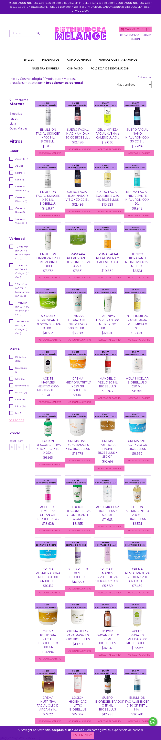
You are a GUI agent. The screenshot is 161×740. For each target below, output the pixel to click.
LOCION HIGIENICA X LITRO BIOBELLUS (78, 703)
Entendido (82, 735)
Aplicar (26, 447)
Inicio (29, 59)
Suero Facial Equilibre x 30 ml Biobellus (107, 195)
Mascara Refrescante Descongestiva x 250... (78, 260)
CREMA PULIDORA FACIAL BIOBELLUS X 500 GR (48, 639)
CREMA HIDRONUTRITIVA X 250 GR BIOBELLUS (78, 384)
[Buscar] (38, 33)
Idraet (13, 118)
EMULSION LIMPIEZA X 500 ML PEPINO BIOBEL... (107, 322)
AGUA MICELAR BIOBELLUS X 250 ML (137, 382)
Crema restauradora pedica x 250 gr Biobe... (137, 575)
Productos (50, 59)
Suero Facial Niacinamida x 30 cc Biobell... (78, 133)
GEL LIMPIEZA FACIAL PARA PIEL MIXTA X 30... (137, 322)
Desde (12, 441)
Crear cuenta (129, 34)
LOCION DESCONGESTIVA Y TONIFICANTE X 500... (78, 513)
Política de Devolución (110, 68)
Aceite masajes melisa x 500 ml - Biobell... (137, 637)
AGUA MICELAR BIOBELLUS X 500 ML (107, 511)
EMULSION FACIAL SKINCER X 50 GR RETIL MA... (137, 703)
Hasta (19, 441)
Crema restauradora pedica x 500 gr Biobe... (48, 575)
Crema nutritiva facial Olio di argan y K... (48, 703)
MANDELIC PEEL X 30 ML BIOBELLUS (108, 382)
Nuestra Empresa (45, 68)
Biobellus (15, 113)
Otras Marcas (18, 128)
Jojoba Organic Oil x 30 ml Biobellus (107, 637)
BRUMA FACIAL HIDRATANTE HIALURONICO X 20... (137, 197)
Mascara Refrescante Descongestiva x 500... (48, 322)
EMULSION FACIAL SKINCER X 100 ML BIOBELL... (48, 135)
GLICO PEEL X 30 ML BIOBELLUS (78, 573)
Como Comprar (79, 59)
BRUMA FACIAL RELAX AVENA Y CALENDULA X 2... (107, 260)
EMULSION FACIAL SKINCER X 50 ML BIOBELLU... (48, 197)
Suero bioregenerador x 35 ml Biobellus (107, 703)
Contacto (75, 68)
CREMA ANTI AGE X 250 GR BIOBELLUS (137, 445)
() (137, 29)
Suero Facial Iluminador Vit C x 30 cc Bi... (78, 195)
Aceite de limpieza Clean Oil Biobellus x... (48, 513)
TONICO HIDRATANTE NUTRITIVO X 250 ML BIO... (137, 260)
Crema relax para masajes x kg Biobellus (78, 635)
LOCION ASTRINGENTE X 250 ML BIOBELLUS (137, 513)
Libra (12, 123)
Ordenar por (144, 77)
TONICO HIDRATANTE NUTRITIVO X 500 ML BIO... (77, 322)
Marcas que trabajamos (118, 59)
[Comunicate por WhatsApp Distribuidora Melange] (152, 721)
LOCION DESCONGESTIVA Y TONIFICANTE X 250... (48, 447)
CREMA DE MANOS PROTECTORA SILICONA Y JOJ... (107, 575)
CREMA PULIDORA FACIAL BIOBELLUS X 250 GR (107, 448)
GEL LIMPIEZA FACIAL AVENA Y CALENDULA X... (107, 133)
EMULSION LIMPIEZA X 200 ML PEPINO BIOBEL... (48, 260)
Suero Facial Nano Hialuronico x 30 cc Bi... (137, 135)
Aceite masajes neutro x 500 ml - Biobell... (48, 384)
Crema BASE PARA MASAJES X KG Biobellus (78, 445)
